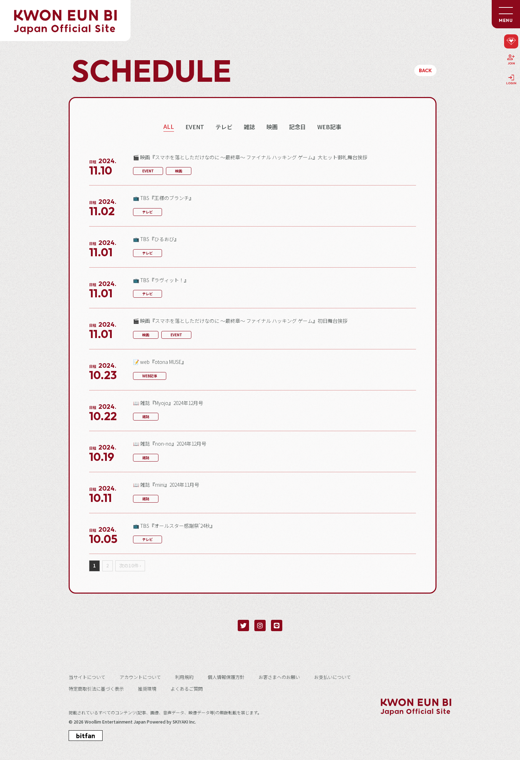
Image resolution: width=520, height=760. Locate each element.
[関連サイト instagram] (260, 625)
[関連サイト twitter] (243, 625)
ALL (168, 126)
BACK (425, 70)
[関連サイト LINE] (276, 625)
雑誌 (249, 127)
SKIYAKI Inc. (184, 721)
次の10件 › (130, 565)
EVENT (194, 127)
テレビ (223, 127)
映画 (272, 127)
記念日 (297, 127)
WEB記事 (329, 127)
